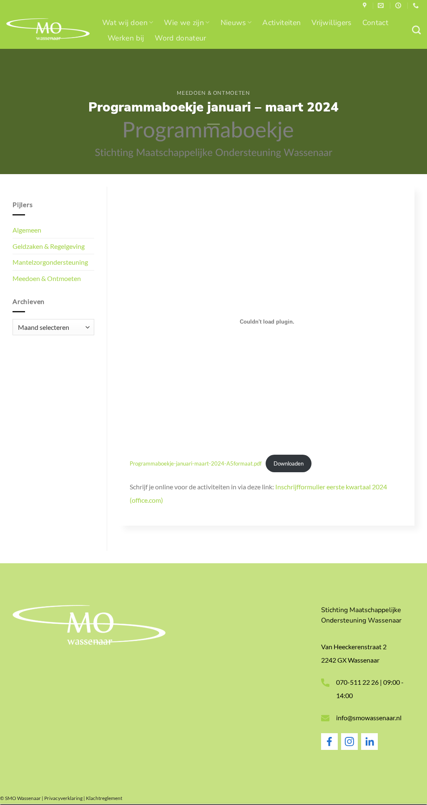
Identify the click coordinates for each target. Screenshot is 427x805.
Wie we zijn (184, 23)
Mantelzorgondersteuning (50, 262)
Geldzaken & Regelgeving (49, 246)
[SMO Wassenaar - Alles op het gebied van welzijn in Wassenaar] (48, 30)
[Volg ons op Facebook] (329, 747)
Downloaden (289, 463)
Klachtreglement (104, 798)
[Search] (416, 29)
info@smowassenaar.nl (369, 717)
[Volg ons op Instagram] (349, 747)
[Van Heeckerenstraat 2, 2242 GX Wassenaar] (366, 5)
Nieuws (233, 23)
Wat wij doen (125, 23)
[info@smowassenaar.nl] (382, 5)
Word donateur (180, 38)
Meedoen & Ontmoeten (213, 93)
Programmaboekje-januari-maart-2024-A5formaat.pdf (195, 463)
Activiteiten (281, 23)
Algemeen (27, 230)
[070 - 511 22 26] (417, 5)
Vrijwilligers (331, 23)
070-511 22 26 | (359, 682)
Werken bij (126, 38)
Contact (375, 23)
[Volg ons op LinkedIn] (369, 747)
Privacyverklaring (63, 798)
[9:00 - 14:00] (399, 5)
